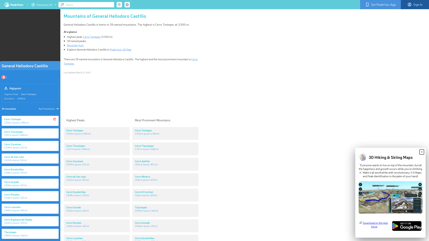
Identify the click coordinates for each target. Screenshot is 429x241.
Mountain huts (75, 45)
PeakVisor (14, 4)
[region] (30, 36)
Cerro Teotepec (29, 94)
